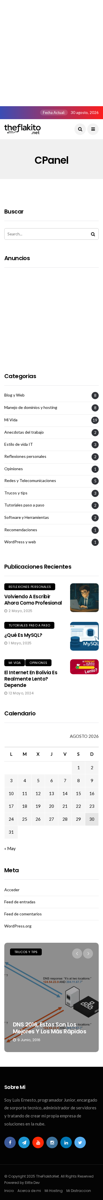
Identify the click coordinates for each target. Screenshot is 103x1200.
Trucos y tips (15, 493)
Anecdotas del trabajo (24, 432)
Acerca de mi (29, 1190)
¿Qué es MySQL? (23, 635)
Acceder (11, 889)
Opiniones (13, 468)
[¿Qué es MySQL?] (84, 636)
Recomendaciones (20, 529)
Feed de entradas (19, 902)
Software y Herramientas (26, 517)
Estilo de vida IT (18, 444)
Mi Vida (10, 420)
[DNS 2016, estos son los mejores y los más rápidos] (51, 997)
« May (10, 848)
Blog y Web (14, 395)
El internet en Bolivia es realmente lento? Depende (30, 679)
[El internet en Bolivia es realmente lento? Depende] (84, 667)
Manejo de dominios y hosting (30, 407)
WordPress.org (17, 926)
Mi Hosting (54, 1190)
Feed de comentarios (23, 914)
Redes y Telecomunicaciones (30, 480)
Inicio (9, 1190)
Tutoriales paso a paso (24, 505)
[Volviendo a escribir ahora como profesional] (84, 597)
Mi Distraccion (78, 1190)
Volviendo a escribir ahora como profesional (33, 599)
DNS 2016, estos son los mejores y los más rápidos (49, 1027)
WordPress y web (20, 542)
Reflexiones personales (25, 456)
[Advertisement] (51, 52)
